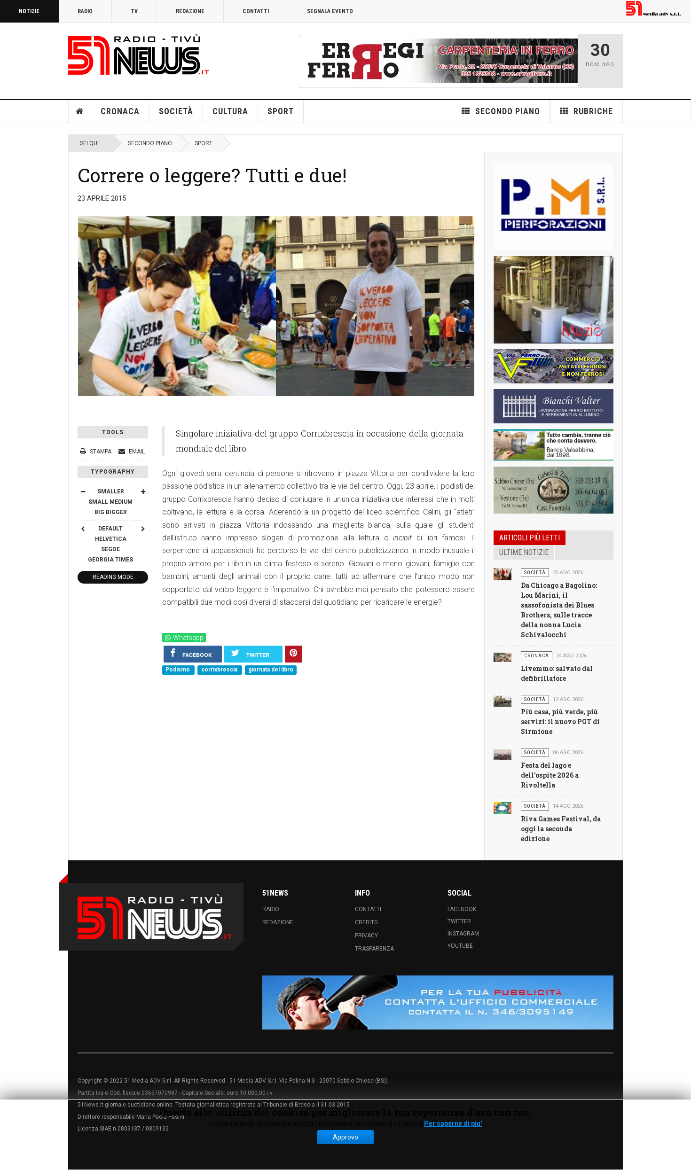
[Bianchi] (553, 406)
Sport (280, 111)
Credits (366, 922)
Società (176, 111)
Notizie (29, 11)
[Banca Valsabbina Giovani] (553, 445)
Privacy (366, 935)
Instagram (463, 933)
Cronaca (120, 111)
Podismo (178, 669)
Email (136, 451)
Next (568, 60)
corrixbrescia (220, 669)
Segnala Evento (330, 11)
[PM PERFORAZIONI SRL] (553, 206)
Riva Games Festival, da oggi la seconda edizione (561, 828)
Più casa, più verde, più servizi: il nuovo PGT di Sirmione (560, 721)
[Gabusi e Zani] (553, 490)
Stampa (100, 451)
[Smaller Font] (83, 491)
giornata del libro (270, 669)
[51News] (138, 54)
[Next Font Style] (143, 528)
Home (80, 111)
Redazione (190, 11)
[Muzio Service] (553, 299)
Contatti (256, 11)
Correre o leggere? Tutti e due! (212, 174)
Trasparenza (374, 948)
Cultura (230, 111)
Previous (309, 60)
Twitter (459, 921)
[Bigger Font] (143, 491)
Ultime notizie (524, 552)
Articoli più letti (529, 537)
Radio (85, 11)
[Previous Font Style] (83, 528)
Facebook (462, 909)
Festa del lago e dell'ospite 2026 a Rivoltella (550, 775)
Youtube (460, 946)
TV (134, 11)
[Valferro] (553, 366)
